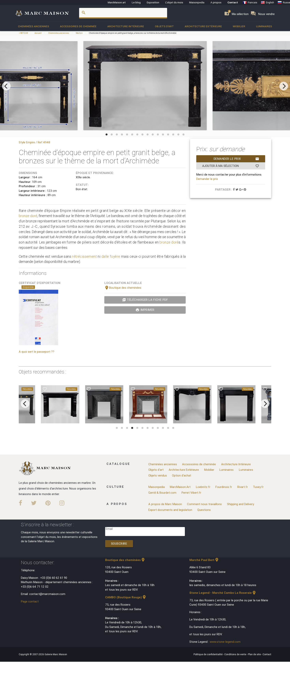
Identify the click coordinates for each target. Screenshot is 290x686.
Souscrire (119, 543)
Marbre (79, 33)
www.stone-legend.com (225, 642)
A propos (215, 2)
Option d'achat (181, 475)
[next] (283, 86)
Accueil (38, 33)
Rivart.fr (242, 487)
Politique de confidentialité (208, 654)
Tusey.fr (258, 487)
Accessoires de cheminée (78, 26)
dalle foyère (110, 256)
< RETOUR (23, 33)
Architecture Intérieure (125, 26)
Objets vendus (157, 475)
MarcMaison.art (117, 2)
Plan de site (254, 654)
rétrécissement (84, 256)
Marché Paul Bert (204, 560)
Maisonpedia (196, 2)
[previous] (6, 86)
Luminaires (264, 26)
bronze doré (28, 215)
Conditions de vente (235, 654)
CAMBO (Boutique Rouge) (126, 597)
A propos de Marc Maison (165, 504)
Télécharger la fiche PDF (145, 300)
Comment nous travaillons (204, 504)
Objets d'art (164, 26)
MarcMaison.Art (180, 487)
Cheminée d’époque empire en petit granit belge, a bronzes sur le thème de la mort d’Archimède (132, 33)
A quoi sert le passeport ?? (36, 351)
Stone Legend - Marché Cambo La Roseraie (222, 593)
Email (109, 529)
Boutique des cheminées (122, 287)
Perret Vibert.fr (191, 492)
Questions (204, 510)
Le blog (136, 2)
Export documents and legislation (170, 510)
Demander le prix (236, 159)
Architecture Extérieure (203, 26)
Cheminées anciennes (33, 26)
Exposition (153, 2)
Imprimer (145, 310)
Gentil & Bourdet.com (162, 492)
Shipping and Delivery (240, 504)
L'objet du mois (174, 2)
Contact (232, 2)
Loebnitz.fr (203, 487)
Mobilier (239, 26)
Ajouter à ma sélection (230, 166)
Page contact (30, 601)
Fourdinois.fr (223, 487)
